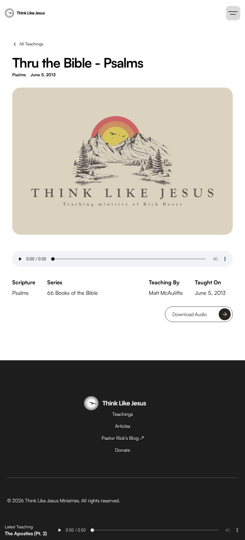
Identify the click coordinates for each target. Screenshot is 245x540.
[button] (233, 13)
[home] (72, 13)
